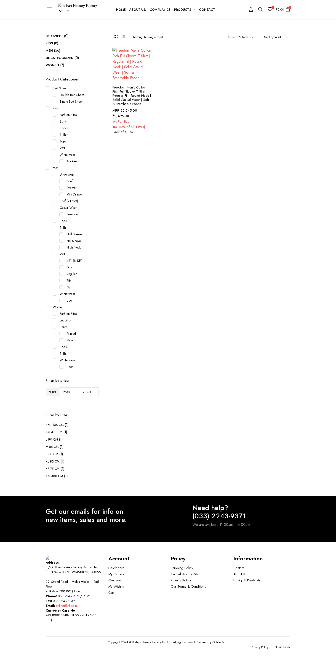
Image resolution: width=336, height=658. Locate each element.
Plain (70, 340)
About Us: (137, 9)
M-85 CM (52, 446)
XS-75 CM (52, 468)
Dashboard (116, 567)
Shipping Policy (182, 567)
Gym (70, 287)
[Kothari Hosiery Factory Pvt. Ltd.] (80, 9)
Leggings (66, 320)
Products (182, 9)
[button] (148, 54)
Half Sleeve (74, 234)
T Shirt (64, 134)
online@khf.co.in (66, 605)
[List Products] (123, 36)
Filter (52, 392)
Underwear (67, 174)
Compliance (160, 9)
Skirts (63, 121)
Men (49, 50)
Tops (63, 141)
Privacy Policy (181, 580)
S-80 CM (52, 454)
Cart (111, 592)
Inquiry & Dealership (248, 580)
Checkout (115, 580)
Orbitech (218, 642)
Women (52, 65)
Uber (70, 300)
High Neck (74, 247)
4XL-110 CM (54, 432)
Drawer (72, 187)
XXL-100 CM (54, 476)
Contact (207, 9)
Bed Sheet (54, 36)
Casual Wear (68, 207)
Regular (72, 274)
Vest (62, 148)
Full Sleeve (74, 240)
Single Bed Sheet (71, 101)
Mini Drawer (75, 194)
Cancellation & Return (186, 574)
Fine (69, 267)
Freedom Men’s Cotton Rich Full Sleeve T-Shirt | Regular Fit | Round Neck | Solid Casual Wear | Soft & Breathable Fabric (131, 95)
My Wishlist (116, 586)
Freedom (73, 214)
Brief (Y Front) (69, 201)
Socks (63, 128)
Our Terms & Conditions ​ (189, 586)
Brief (70, 181)
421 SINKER (75, 260)
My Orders (116, 574)
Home (121, 9)
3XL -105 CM (55, 425)
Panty (63, 327)
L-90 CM (52, 439)
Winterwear (67, 154)
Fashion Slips (68, 114)
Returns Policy (281, 647)
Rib (69, 280)
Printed (71, 333)
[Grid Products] (115, 36)
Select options (148, 73)
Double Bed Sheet (72, 95)
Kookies (72, 161)
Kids (49, 43)
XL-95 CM (52, 461)
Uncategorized (59, 58)
